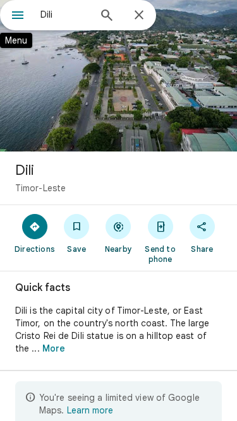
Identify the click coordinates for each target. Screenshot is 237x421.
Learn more (90, 410)
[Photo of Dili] (118, 75)
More (53, 348)
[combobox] (64, 14)
